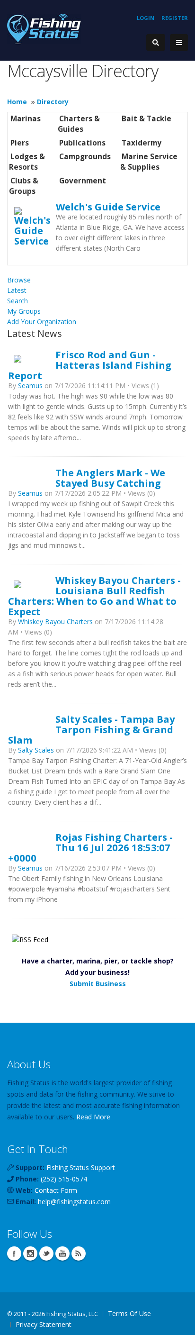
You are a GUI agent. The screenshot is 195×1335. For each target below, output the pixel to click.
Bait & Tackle (146, 119)
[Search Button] (155, 42)
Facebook (14, 1253)
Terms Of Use (129, 1313)
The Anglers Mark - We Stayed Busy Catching (110, 478)
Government (82, 181)
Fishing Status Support (80, 1167)
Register (174, 17)
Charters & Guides (79, 124)
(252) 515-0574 (64, 1178)
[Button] (179, 42)
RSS (78, 1253)
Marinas (25, 119)
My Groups (24, 311)
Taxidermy (141, 143)
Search (17, 300)
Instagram (30, 1253)
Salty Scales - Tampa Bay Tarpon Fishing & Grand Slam (91, 729)
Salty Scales (37, 749)
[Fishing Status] (44, 28)
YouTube (62, 1253)
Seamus (30, 385)
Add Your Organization (41, 321)
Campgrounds (85, 157)
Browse (19, 279)
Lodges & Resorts (27, 162)
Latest (17, 290)
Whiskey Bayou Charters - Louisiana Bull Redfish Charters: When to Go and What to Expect (94, 595)
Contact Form (56, 1190)
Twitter (46, 1253)
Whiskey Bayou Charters (55, 621)
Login (145, 17)
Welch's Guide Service (108, 206)
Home (17, 101)
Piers (19, 143)
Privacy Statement (43, 1324)
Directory (53, 101)
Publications (82, 143)
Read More (93, 1116)
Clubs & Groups (23, 186)
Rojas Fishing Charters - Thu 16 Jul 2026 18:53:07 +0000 (90, 847)
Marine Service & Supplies (148, 162)
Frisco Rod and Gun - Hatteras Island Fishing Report (89, 365)
